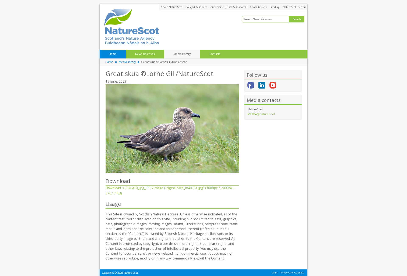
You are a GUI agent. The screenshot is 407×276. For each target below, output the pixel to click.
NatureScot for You (294, 7)
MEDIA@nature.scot (261, 114)
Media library (127, 62)
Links (274, 272)
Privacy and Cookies (292, 272)
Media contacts (264, 100)
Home (109, 62)
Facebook (250, 85)
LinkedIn (261, 85)
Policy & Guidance (196, 7)
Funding (274, 7)
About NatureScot (171, 7)
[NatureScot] (131, 26)
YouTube (272, 85)
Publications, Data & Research (229, 7)
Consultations (258, 7)
